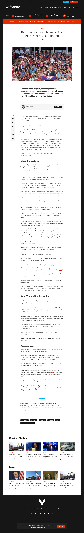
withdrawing (40, 274)
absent (55, 147)
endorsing (23, 276)
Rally (57, 420)
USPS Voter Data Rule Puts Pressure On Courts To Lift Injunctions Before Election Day (67, 457)
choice (50, 349)
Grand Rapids (42, 420)
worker (53, 372)
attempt (47, 207)
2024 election (24, 420)
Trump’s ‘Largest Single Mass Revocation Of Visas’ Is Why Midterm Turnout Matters (50, 457)
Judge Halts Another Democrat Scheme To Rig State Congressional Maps (16, 456)
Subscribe (74, 1)
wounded (27, 134)
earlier (27, 308)
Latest (11, 467)
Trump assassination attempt (27, 423)
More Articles (57, 106)
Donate (66, 1)
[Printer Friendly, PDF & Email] (13, 139)
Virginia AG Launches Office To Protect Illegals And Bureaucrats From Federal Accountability (16, 486)
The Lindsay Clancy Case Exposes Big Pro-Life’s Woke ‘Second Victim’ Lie (50, 485)
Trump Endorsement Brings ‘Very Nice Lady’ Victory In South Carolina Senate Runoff (33, 457)
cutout (60, 270)
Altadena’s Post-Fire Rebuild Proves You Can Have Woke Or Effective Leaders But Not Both (33, 486)
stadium (42, 130)
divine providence (50, 165)
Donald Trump (33, 420)
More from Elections (18, 438)
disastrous (23, 225)
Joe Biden (51, 420)
